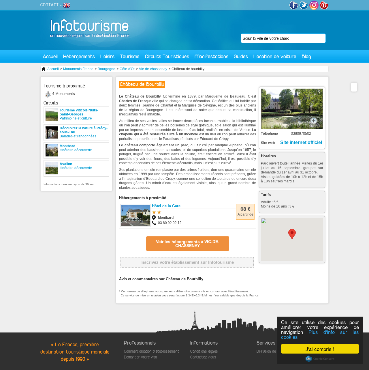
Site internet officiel (301, 142)
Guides (241, 56)
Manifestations (211, 56)
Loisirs (107, 56)
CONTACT (49, 5)
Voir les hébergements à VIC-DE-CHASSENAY (187, 243)
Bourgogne (106, 69)
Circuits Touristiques (167, 56)
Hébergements (79, 56)
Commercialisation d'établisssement (151, 351)
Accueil (50, 56)
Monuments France (78, 69)
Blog (306, 56)
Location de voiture (274, 56)
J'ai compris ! (320, 348)
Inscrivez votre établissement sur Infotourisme (187, 262)
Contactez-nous (203, 357)
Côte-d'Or (127, 69)
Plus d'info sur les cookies (320, 334)
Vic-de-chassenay (153, 69)
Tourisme (130, 56)
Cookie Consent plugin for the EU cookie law (320, 359)
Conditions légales (204, 351)
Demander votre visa (140, 357)
